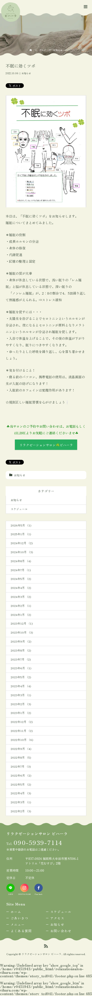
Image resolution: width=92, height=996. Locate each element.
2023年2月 (21, 704)
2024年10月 (22, 552)
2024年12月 (22, 543)
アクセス (57, 918)
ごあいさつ (19, 918)
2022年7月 (21, 766)
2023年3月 (21, 695)
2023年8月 (21, 650)
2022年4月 (21, 793)
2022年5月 (21, 784)
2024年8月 (21, 561)
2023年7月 (21, 659)
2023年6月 (21, 668)
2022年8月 (21, 757)
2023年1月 (21, 713)
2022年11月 (22, 731)
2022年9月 (21, 749)
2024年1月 (21, 615)
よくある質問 (21, 930)
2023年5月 (21, 677)
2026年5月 (21, 525)
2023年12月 (22, 623)
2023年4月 (21, 686)
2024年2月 (21, 606)
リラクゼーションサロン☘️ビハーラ (46, 445)
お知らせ (26, 73)
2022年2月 (21, 811)
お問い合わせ (60, 930)
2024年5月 (21, 579)
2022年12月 (22, 722)
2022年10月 (22, 740)
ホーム (16, 911)
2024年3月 (21, 597)
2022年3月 (21, 802)
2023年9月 (21, 641)
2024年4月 (21, 588)
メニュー (18, 924)
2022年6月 (21, 775)
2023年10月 (22, 632)
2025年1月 (21, 534)
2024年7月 (21, 570)
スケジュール (19, 509)
